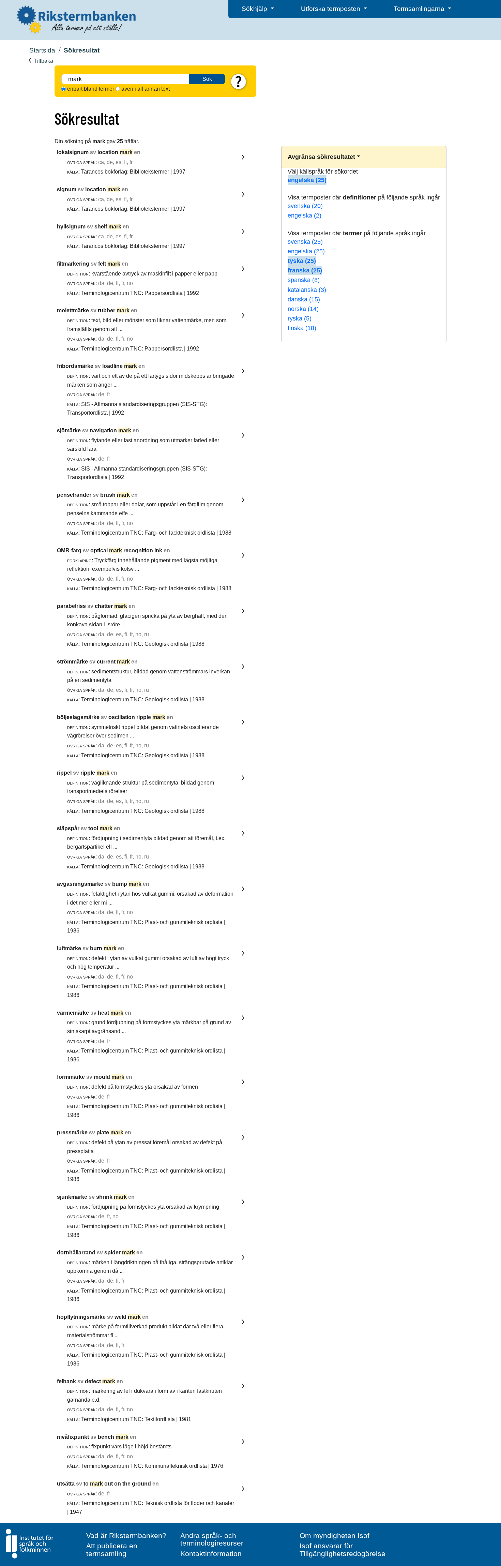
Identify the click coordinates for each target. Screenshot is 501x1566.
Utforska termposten (331, 8)
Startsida (42, 50)
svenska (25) (305, 241)
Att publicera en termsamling (111, 1549)
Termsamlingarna (420, 8)
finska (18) (302, 328)
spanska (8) (304, 280)
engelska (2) (304, 215)
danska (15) (304, 299)
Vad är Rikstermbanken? (126, 1535)
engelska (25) (307, 180)
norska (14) (303, 308)
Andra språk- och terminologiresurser (211, 1539)
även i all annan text (145, 89)
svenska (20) (305, 206)
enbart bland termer (90, 89)
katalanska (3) (307, 289)
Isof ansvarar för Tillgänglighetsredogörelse (342, 1549)
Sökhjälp (255, 8)
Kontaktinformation (211, 1553)
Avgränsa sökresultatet (321, 156)
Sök (207, 79)
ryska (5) (300, 318)
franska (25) (305, 270)
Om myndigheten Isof (334, 1535)
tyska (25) (302, 260)
